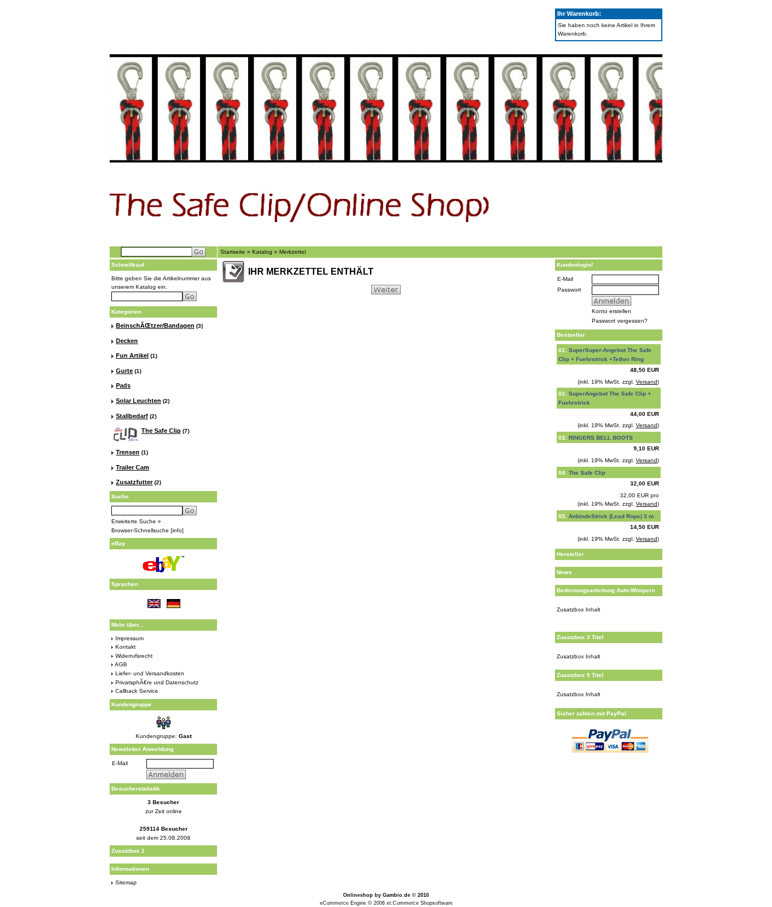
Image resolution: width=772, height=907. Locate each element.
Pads (123, 385)
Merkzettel (586, 238)
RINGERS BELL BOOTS (601, 438)
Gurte (124, 370)
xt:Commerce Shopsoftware (420, 903)
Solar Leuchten (138, 400)
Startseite (232, 252)
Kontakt (125, 647)
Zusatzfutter (134, 482)
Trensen (128, 452)
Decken (127, 340)
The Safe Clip (161, 430)
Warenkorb (620, 238)
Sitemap (126, 882)
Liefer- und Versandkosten (149, 673)
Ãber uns (330, 237)
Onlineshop (358, 895)
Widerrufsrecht (134, 656)
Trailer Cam (132, 467)
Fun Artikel (132, 355)
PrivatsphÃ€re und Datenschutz (156, 682)
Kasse (649, 238)
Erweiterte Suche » (136, 521)
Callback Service (136, 691)
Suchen (291, 237)
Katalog (262, 252)
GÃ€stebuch (247, 237)
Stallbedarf (132, 416)
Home (205, 237)
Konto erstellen (611, 311)
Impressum (129, 638)
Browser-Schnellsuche (140, 530)
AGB (121, 664)
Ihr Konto (554, 238)
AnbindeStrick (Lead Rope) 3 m (611, 516)
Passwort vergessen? (620, 321)
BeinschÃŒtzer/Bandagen (155, 325)
